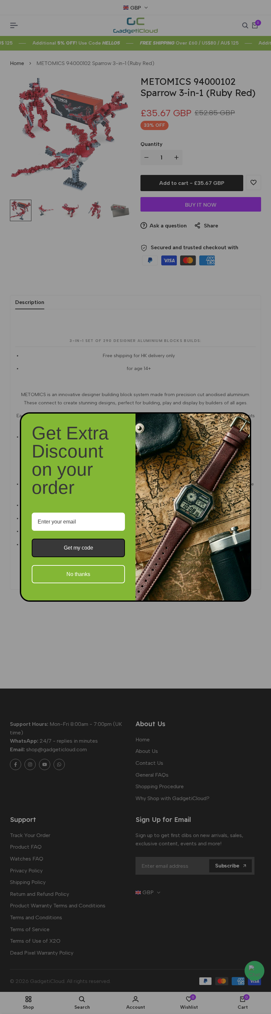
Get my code (78, 548)
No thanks (78, 574)
